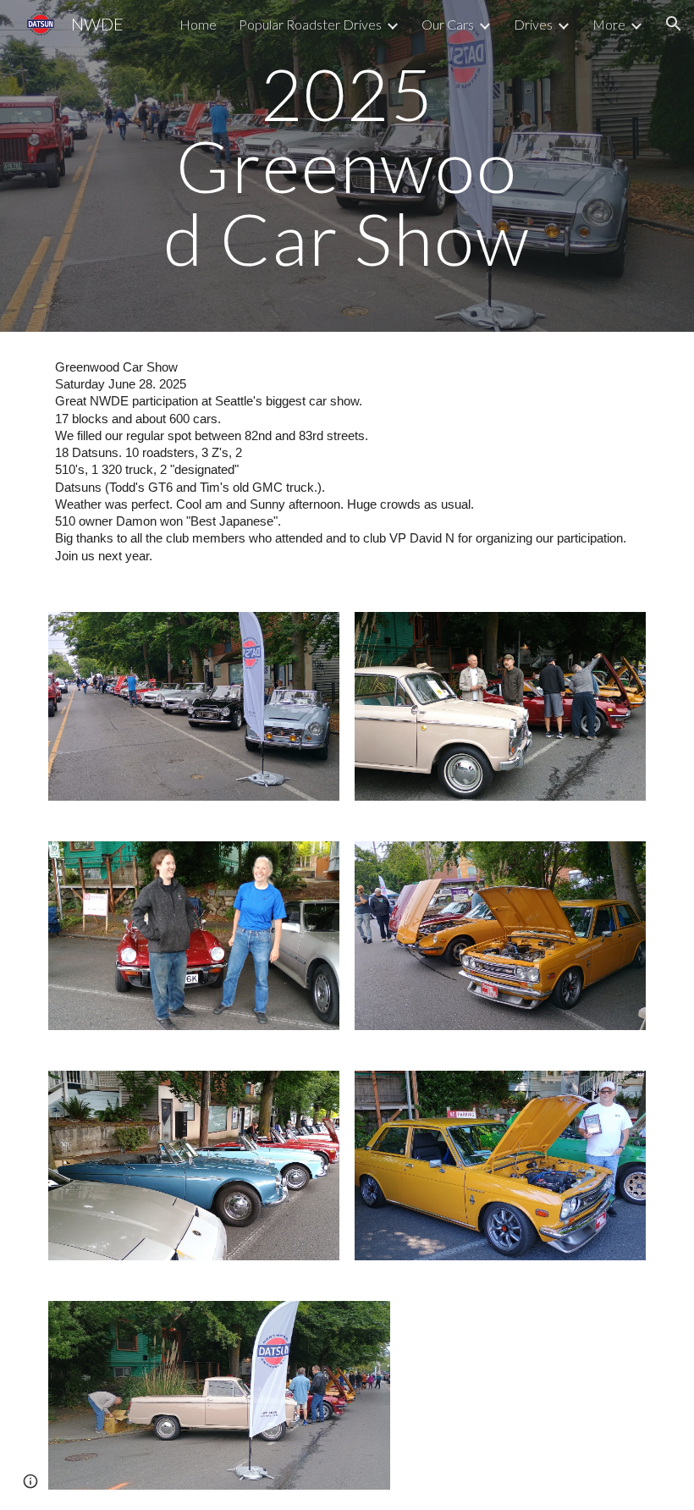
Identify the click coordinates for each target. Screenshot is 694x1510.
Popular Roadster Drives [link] (310, 24)
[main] (347, 166)
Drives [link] (533, 24)
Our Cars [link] (447, 24)
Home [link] (198, 24)
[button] (673, 23)
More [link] (608, 24)
